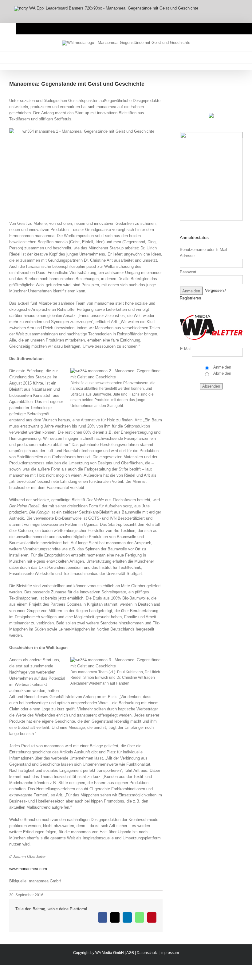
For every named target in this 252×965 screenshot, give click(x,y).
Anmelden (221, 367)
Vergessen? (215, 290)
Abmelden (221, 373)
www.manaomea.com (28, 868)
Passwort (188, 272)
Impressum (169, 953)
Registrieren (190, 298)
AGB (130, 953)
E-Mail (185, 348)
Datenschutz (147, 953)
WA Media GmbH (109, 953)
